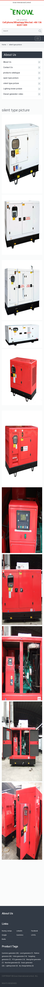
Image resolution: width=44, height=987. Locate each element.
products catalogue (11, 73)
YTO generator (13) (18, 959)
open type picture (10, 78)
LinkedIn (19, 931)
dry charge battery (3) (26, 966)
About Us (7, 62)
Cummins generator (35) (10, 953)
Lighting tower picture (12, 89)
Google (4, 935)
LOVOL (33, 935)
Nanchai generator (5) (12, 963)
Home (4, 45)
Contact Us (8, 67)
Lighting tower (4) (12, 966)
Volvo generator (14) (20, 956)
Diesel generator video (13, 94)
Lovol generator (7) (26, 953)
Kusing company (7, 931)
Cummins (19, 935)
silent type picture (11, 83)
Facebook (34, 931)
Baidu (4, 939)
